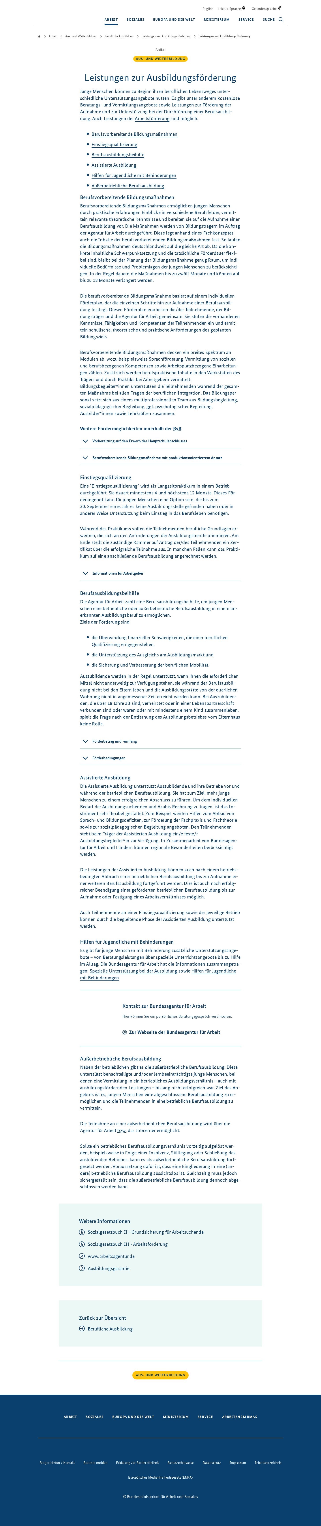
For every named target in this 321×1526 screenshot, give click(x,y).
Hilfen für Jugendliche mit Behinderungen (134, 175)
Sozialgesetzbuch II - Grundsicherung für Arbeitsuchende (146, 1232)
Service (246, 19)
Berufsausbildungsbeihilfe (118, 154)
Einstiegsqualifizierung (114, 144)
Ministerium (217, 19)
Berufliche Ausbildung (110, 1329)
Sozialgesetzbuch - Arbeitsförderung (128, 1244)
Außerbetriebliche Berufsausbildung (128, 185)
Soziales (135, 19)
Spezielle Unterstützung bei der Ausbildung (133, 971)
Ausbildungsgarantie (109, 1268)
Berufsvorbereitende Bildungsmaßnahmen (135, 134)
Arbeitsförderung (152, 118)
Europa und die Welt (174, 19)
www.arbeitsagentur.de (111, 1256)
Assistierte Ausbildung (114, 165)
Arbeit (111, 19)
